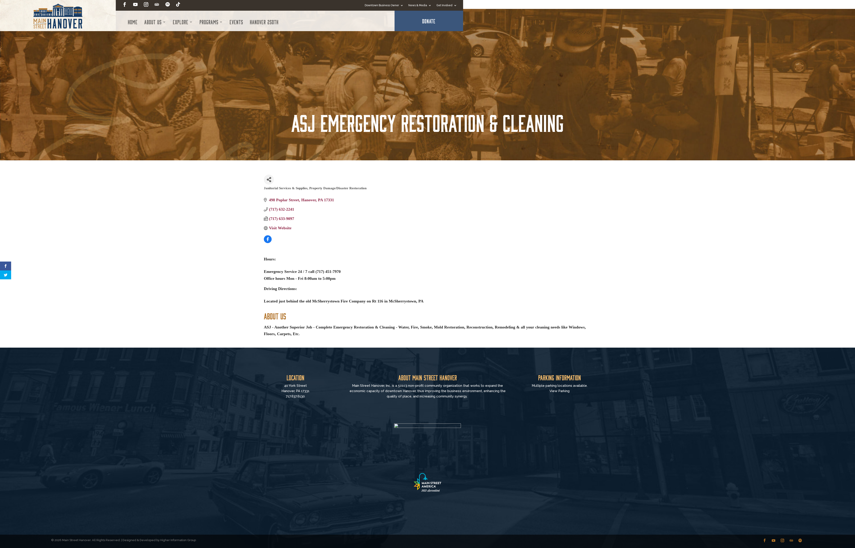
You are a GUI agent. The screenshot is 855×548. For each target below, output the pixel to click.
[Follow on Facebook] (124, 4)
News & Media (417, 5)
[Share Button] (269, 180)
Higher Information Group (178, 540)
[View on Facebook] (268, 242)
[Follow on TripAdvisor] (156, 4)
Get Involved (444, 5)
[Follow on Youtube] (135, 4)
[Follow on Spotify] (167, 4)
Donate (429, 21)
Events (236, 21)
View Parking (560, 391)
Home (133, 21)
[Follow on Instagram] (146, 4)
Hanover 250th (264, 21)
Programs (209, 21)
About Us (153, 21)
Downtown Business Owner (382, 5)
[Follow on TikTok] (178, 4)
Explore (180, 21)
